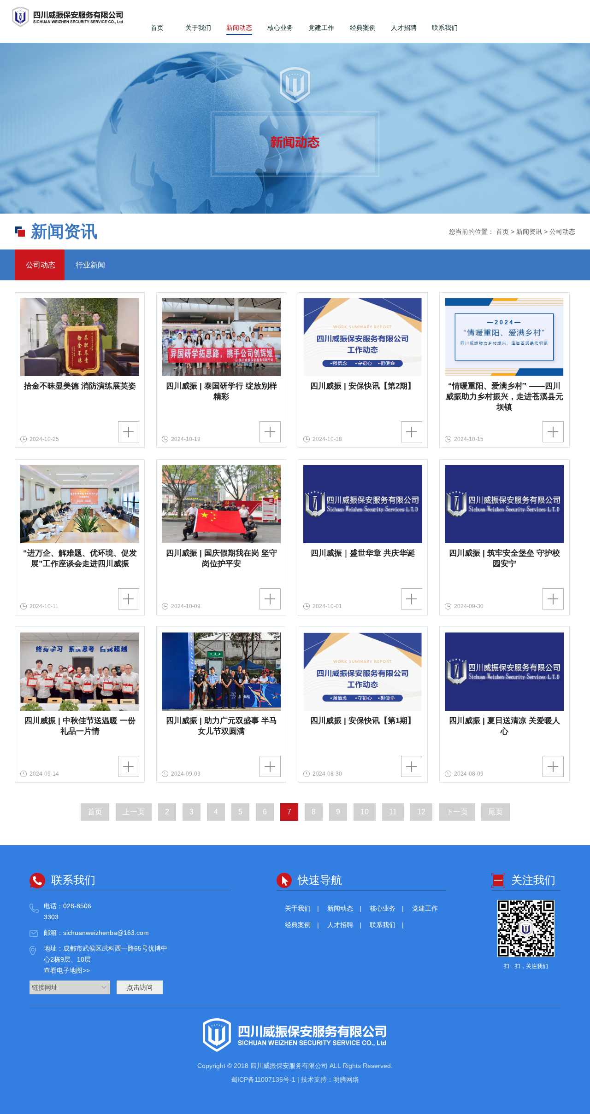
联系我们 (445, 27)
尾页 (495, 812)
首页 (157, 27)
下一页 (457, 812)
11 (393, 812)
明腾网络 (346, 1079)
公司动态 (39, 265)
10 (364, 812)
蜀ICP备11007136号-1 (264, 1079)
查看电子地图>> (67, 970)
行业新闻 (89, 265)
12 (421, 812)
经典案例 (363, 27)
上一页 (134, 812)
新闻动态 (239, 27)
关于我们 (198, 27)
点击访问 (140, 987)
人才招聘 (404, 27)
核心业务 (280, 27)
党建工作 (321, 27)
